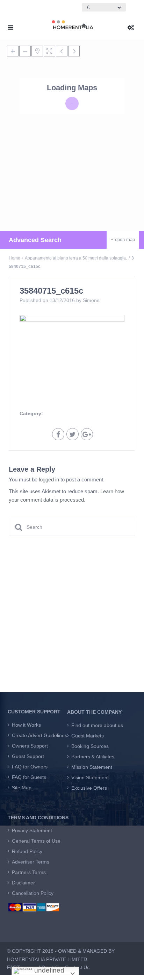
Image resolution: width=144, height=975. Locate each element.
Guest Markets (87, 735)
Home (14, 258)
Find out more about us (97, 725)
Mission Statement (91, 767)
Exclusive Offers (89, 788)
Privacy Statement (32, 830)
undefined (48, 970)
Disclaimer (23, 882)
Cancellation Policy (32, 893)
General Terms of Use (36, 841)
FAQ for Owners (30, 766)
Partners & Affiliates (92, 756)
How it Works (26, 725)
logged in (49, 479)
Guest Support (28, 756)
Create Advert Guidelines (39, 735)
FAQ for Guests (29, 777)
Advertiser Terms (30, 862)
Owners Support (30, 746)
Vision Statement (90, 777)
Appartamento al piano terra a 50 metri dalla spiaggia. (76, 258)
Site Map (21, 787)
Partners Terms (29, 872)
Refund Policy (27, 851)
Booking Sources (90, 746)
